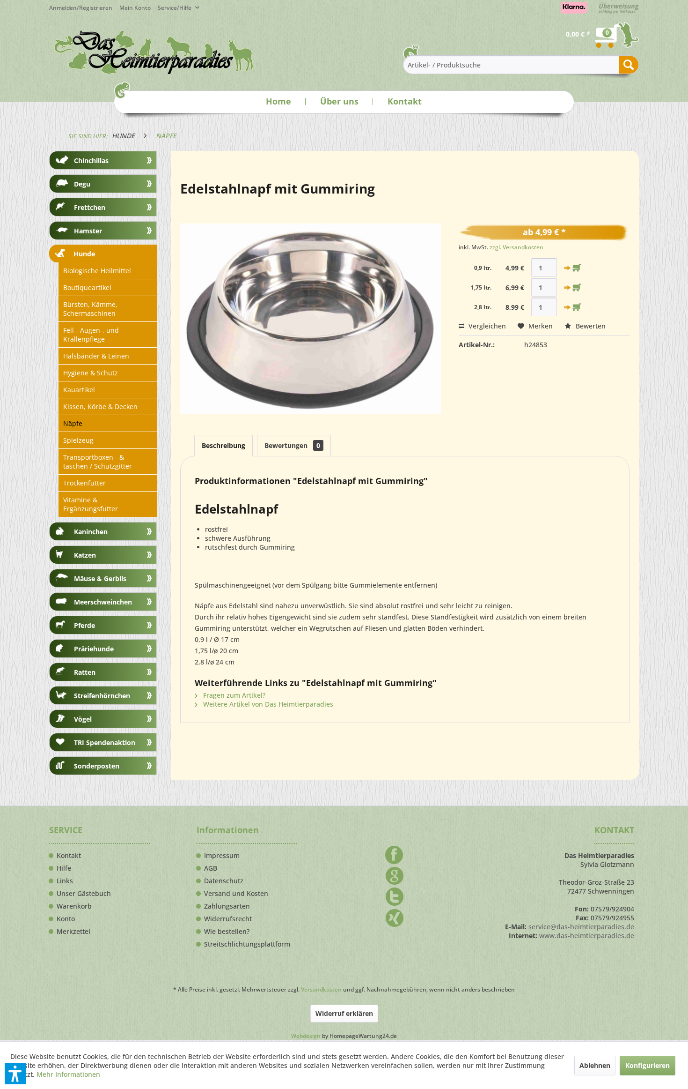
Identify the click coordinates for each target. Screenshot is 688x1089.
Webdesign (306, 1036)
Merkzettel (73, 931)
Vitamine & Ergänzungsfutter (90, 504)
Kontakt (405, 101)
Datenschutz (223, 881)
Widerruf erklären (344, 1013)
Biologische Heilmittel (97, 270)
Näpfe (72, 423)
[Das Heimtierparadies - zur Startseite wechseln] (154, 52)
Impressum (222, 855)
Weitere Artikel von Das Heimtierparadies (267, 704)
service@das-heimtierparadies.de (581, 926)
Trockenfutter (84, 482)
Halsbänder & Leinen (96, 355)
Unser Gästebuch (84, 893)
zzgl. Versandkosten (516, 247)
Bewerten (590, 325)
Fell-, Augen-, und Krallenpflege (91, 334)
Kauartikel (79, 389)
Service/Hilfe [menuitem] (175, 8)
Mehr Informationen (68, 1074)
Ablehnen (594, 1065)
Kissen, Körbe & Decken (100, 406)
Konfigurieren (647, 1065)
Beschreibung (223, 445)
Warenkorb (74, 906)
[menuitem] (138, 8)
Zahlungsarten (227, 906)
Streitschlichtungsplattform (247, 944)
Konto (66, 919)
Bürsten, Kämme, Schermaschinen (90, 309)
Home (278, 101)
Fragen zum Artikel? (233, 695)
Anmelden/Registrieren (80, 8)
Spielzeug (78, 440)
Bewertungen (292, 445)
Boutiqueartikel (87, 287)
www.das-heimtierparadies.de (586, 935)
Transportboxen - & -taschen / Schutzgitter (97, 461)
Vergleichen (486, 325)
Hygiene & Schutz (90, 372)
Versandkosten (321, 989)
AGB (210, 868)
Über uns (339, 101)
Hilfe (64, 868)
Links (65, 881)
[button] (15, 1073)
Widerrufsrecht (228, 919)
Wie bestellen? (226, 931)
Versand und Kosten (236, 893)
